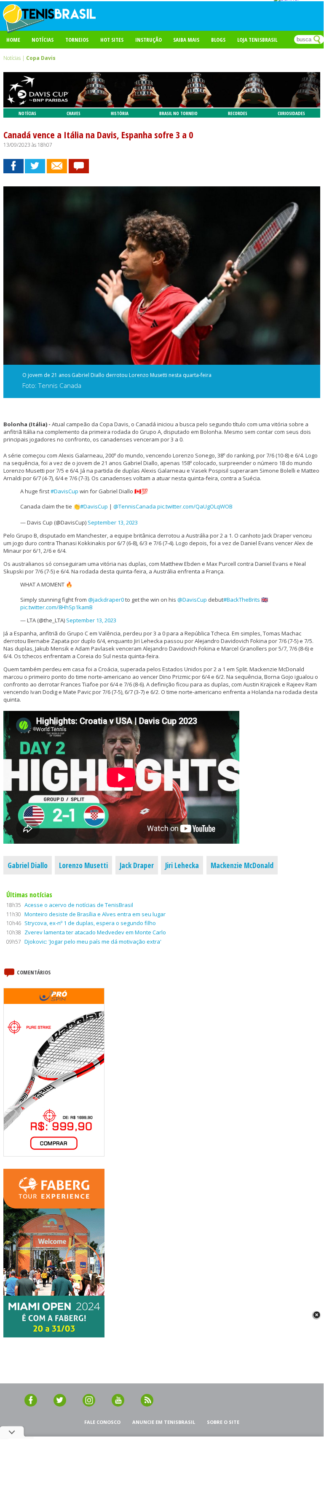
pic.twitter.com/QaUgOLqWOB (195, 506)
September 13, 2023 (113, 522)
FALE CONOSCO (102, 1422)
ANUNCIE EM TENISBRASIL (163, 1422)
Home (13, 39)
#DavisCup (64, 491)
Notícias (43, 39)
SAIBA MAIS (186, 39)
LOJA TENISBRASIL (257, 39)
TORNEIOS (76, 39)
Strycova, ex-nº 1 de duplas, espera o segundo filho (90, 923)
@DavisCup (192, 599)
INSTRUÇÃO (148, 39)
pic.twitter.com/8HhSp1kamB (56, 607)
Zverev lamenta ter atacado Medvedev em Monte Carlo (95, 932)
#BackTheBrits (241, 599)
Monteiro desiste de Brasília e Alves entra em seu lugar (95, 914)
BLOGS (218, 39)
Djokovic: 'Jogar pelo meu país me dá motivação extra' (92, 941)
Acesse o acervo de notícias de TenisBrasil (78, 905)
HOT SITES (111, 39)
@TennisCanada (134, 506)
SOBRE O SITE (223, 1422)
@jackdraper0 (106, 599)
